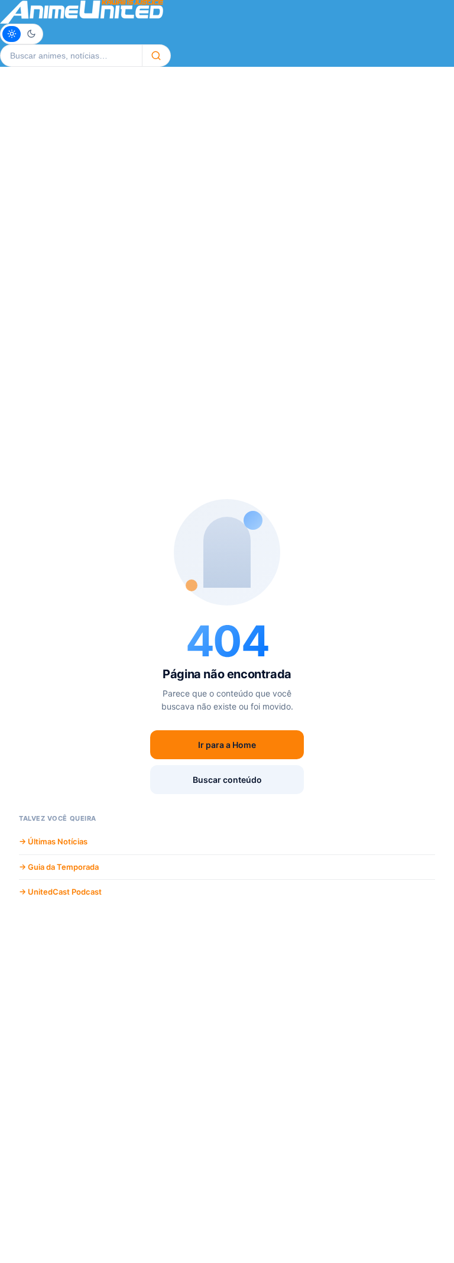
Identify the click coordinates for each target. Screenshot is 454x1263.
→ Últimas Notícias (53, 841)
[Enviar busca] (156, 55)
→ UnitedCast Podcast (60, 891)
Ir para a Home (227, 745)
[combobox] (71, 55)
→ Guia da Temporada (59, 867)
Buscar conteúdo (227, 780)
